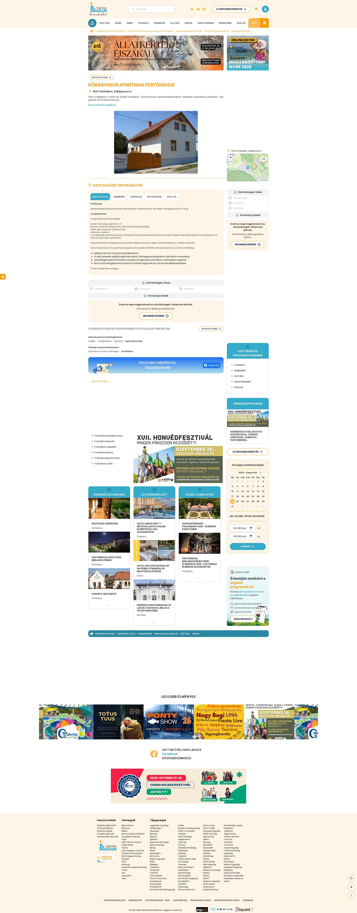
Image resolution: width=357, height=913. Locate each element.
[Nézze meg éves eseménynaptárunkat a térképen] (264, 23)
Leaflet (265, 180)
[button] (247, 167)
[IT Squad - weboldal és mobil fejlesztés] (244, 909)
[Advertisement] (156, 408)
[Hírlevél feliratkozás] (192, 9)
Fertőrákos (106, 91)
